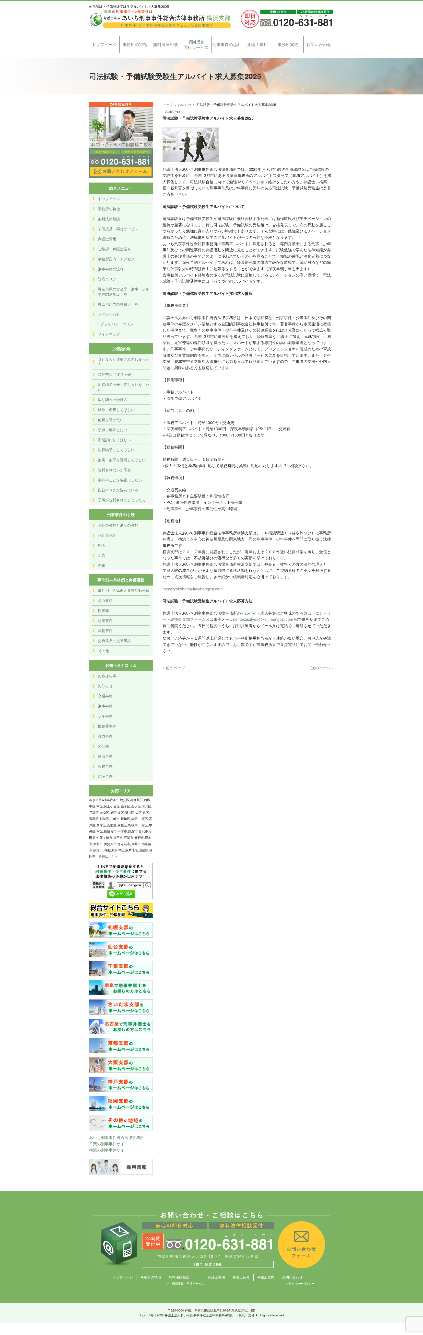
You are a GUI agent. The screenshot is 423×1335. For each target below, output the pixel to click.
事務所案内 (288, 44)
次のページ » (322, 667)
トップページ (104, 44)
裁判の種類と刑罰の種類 (118, 525)
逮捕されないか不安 (114, 469)
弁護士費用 (257, 44)
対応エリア (107, 278)
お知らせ (184, 104)
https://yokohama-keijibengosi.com (193, 589)
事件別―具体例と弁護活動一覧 (123, 590)
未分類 (103, 745)
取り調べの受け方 (112, 399)
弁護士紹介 (241, 1277)
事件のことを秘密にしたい (120, 479)
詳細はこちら (108, 856)
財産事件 (105, 620)
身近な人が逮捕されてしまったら (123, 362)
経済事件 (105, 756)
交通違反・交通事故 (114, 640)
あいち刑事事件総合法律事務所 (116, 1137)
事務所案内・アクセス (116, 258)
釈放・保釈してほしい (116, 409)
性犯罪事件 (107, 725)
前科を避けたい (111, 419)
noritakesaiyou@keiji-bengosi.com (263, 619)
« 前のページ (174, 667)
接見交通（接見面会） (116, 374)
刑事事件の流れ (226, 44)
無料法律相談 (165, 44)
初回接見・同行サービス (118, 228)
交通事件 (105, 695)
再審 (101, 565)
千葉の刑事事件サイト (108, 1144)
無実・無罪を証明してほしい (122, 459)
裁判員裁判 (107, 535)
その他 (103, 650)
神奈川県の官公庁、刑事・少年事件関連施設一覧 (123, 291)
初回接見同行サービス (196, 44)
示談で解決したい (112, 429)
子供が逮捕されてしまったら (122, 499)
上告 (101, 555)
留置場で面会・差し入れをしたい (123, 387)
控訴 (101, 545)
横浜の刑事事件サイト (108, 1150)
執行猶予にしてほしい (116, 449)
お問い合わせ (318, 44)
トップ (168, 104)
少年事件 (105, 715)
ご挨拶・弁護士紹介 (114, 248)
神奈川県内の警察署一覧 (118, 304)
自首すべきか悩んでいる (118, 489)
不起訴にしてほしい (114, 439)
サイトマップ (109, 333)
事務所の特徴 (134, 44)
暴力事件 (105, 600)
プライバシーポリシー (118, 323)
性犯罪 (103, 610)
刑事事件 (105, 705)
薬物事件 (105, 630)
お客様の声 (107, 675)
